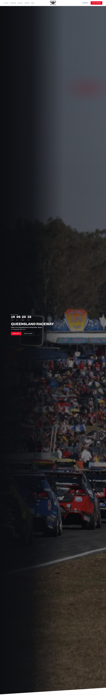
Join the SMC (96, 2)
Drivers (27, 3)
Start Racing (28, 333)
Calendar (13, 3)
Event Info (16, 333)
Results (20, 3)
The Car (6, 3)
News (32, 3)
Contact (85, 2)
